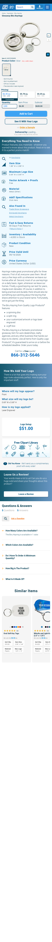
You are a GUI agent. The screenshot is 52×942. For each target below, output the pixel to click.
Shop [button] (47, 7)
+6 (22, 627)
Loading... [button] (32, 132)
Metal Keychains (16, 216)
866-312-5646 (25, 355)
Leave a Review (26, 494)
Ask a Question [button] (17, 518)
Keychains (10, 13)
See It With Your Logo (26, 121)
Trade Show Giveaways (19, 209)
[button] (6, 70)
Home (4, 13)
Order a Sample (27, 127)
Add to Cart (26, 113)
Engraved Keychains (18, 213)
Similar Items (26, 591)
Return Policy (16, 229)
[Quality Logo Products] (8, 7)
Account (40, 8)
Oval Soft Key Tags (11, 633)
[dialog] (48, 55)
